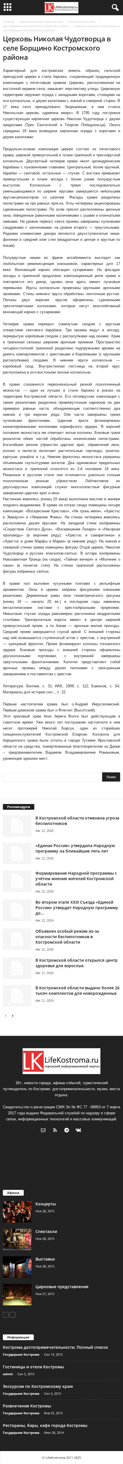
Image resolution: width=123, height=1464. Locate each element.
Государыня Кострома (21, 1354)
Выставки (45, 1259)
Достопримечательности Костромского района (36, 26)
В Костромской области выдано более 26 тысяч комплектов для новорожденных (77, 990)
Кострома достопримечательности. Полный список (55, 1347)
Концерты (45, 1204)
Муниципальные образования (41, 22)
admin (8, 1374)
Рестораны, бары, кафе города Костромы (45, 1425)
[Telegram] (68, 1131)
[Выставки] (17, 1267)
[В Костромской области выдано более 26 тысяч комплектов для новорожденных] (17, 996)
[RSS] (56, 1131)
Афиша (13, 1192)
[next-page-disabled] (12, 1314)
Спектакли (46, 1231)
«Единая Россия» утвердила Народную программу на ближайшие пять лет (75, 848)
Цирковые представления (61, 1286)
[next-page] (12, 1016)
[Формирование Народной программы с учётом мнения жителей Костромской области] (17, 881)
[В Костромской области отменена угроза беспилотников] (17, 826)
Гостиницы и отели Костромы (33, 1366)
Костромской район (82, 22)
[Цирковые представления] (17, 1294)
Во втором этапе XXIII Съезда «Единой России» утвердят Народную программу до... (76, 907)
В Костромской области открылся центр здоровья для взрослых (76, 962)
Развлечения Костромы (27, 1406)
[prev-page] (6, 1016)
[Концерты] (17, 1212)
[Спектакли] (17, 1239)
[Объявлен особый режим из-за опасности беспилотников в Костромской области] (17, 939)
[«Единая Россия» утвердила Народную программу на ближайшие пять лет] (17, 853)
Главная (9, 22)
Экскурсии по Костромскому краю (38, 1386)
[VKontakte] (79, 1131)
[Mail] (44, 1131)
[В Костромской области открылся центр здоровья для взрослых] (17, 968)
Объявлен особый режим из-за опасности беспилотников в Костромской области (67, 936)
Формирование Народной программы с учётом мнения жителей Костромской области (76, 878)
